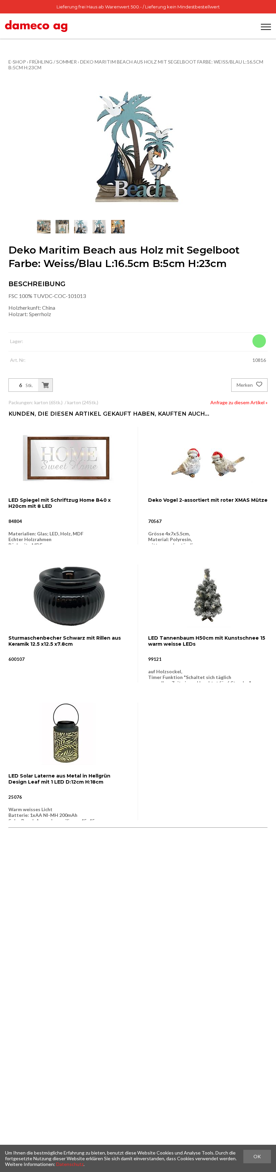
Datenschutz (69, 1164)
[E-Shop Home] (36, 26)
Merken (245, 385)
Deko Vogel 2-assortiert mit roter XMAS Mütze (208, 500)
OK (257, 1156)
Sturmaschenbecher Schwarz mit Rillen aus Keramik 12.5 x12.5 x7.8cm (64, 641)
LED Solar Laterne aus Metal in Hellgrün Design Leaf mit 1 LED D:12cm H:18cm (59, 779)
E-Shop (17, 62)
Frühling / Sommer (53, 62)
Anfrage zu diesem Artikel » (239, 402)
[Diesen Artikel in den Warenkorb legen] (45, 385)
